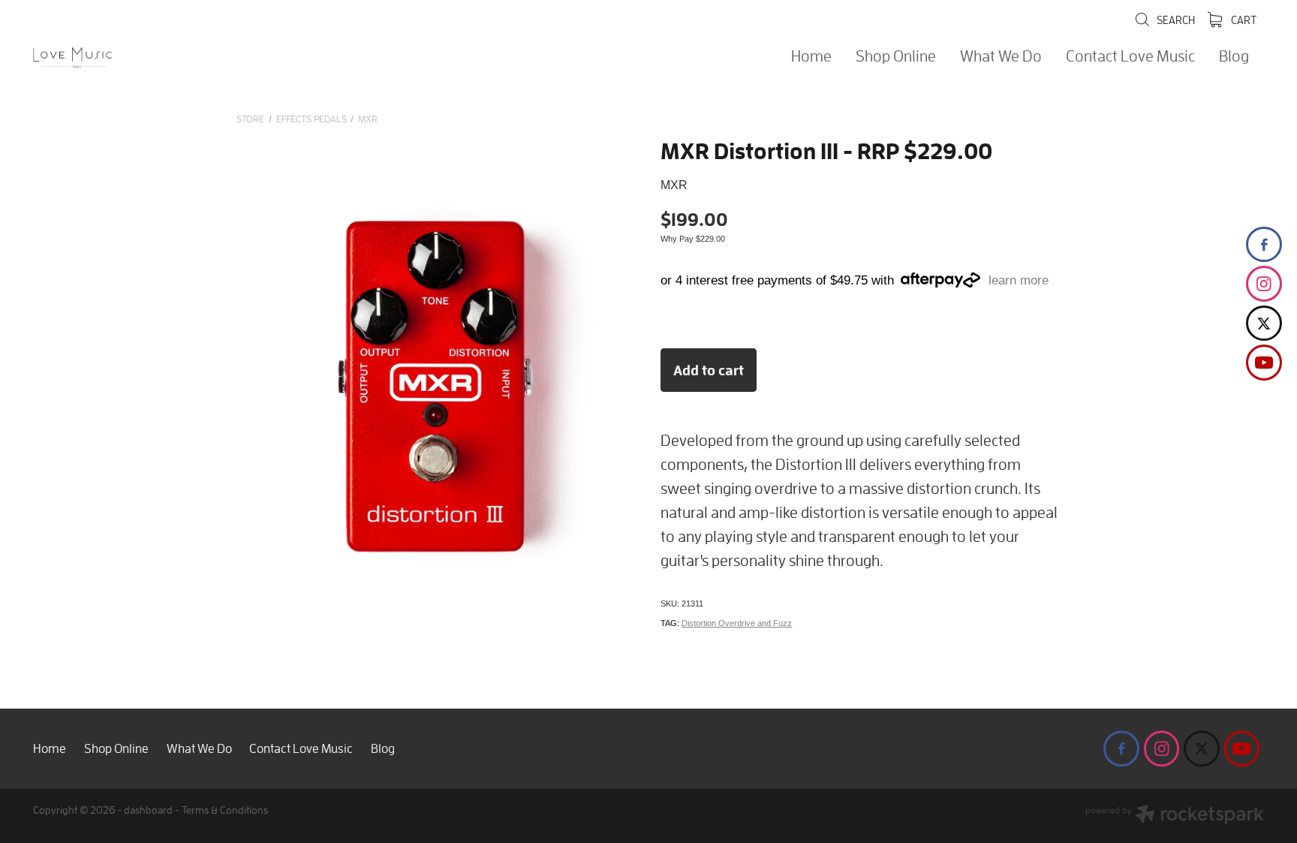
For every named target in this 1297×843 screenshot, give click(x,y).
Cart (1242, 19)
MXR (368, 119)
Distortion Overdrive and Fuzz (737, 623)
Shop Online (896, 56)
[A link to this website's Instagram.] (1264, 284)
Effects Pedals (311, 119)
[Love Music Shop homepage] (156, 58)
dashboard (148, 809)
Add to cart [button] (708, 369)
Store (250, 119)
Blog (1234, 56)
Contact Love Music (1130, 56)
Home (811, 56)
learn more (1019, 280)
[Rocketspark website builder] (1174, 816)
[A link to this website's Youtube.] (1264, 363)
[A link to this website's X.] (1264, 324)
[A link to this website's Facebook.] (1264, 245)
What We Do (1001, 56)
